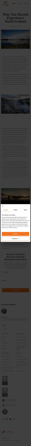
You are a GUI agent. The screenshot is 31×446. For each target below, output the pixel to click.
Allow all (15, 233)
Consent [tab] (5, 209)
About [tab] (25, 209)
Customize (14, 238)
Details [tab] (15, 209)
